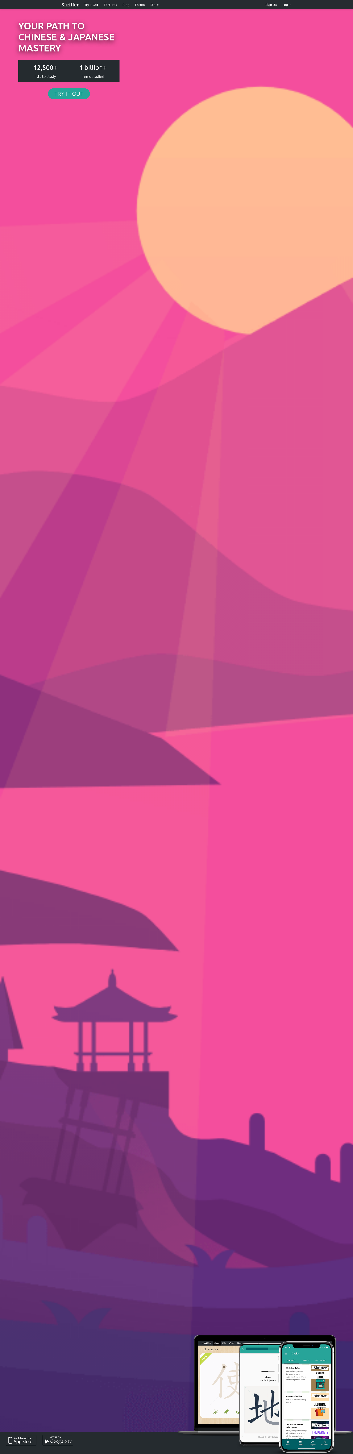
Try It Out (91, 4)
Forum (140, 4)
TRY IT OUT (68, 93)
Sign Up (271, 4)
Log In (286, 4)
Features (110, 4)
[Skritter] (70, 4)
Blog (125, 4)
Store (154, 4)
